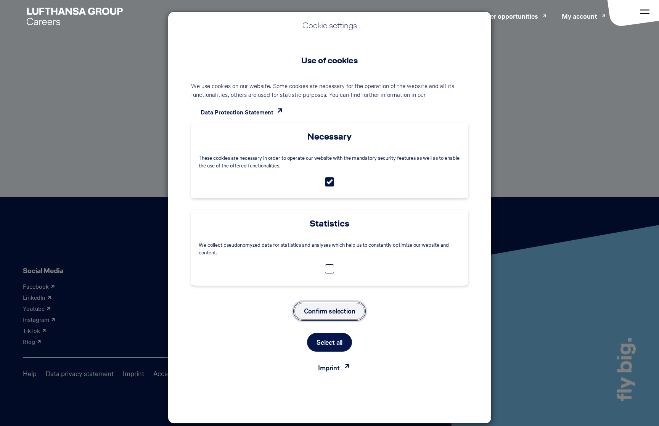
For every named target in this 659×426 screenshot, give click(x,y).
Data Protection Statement (237, 112)
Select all (329, 342)
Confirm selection (329, 311)
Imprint (329, 368)
